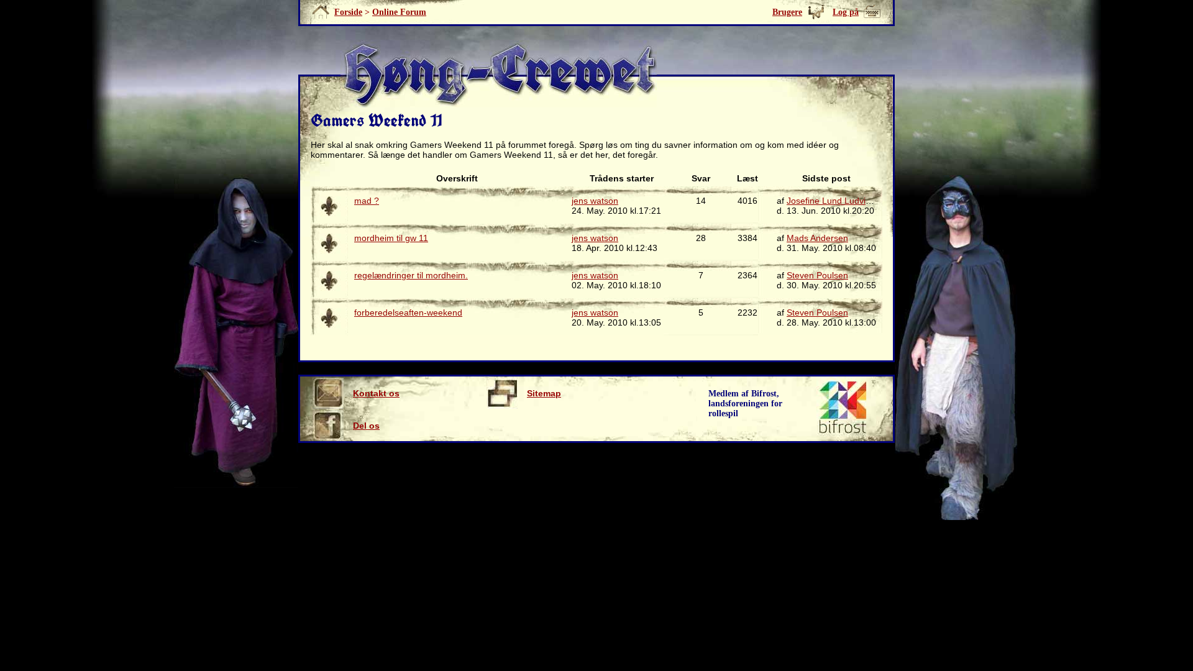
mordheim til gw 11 (391, 238)
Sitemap (544, 393)
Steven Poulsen (817, 275)
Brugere (787, 12)
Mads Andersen (817, 238)
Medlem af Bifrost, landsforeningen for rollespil (745, 403)
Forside (348, 12)
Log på (846, 12)
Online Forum (399, 12)
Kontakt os (376, 393)
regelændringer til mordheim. (411, 275)
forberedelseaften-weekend (408, 312)
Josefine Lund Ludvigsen (836, 201)
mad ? (366, 201)
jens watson (595, 201)
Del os (366, 426)
